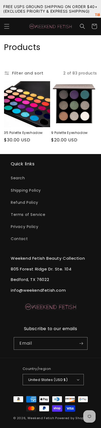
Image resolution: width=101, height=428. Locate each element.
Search (18, 178)
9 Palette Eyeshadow (69, 133)
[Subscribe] (81, 343)
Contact (19, 238)
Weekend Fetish (40, 418)
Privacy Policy (24, 226)
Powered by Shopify (71, 418)
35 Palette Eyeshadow (23, 133)
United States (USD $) (48, 379)
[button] (7, 26)
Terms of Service (28, 214)
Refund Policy (24, 202)
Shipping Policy (26, 190)
